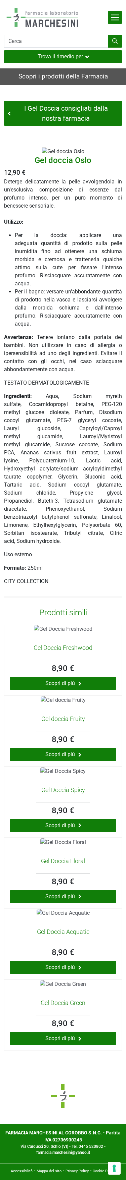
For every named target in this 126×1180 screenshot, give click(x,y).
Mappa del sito (49, 1171)
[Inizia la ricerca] (115, 41)
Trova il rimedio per (60, 56)
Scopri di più (60, 683)
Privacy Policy (77, 1171)
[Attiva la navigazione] (115, 17)
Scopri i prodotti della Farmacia (63, 76)
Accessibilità (22, 1171)
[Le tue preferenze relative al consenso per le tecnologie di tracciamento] (114, 1168)
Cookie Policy (104, 1171)
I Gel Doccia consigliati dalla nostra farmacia (66, 113)
